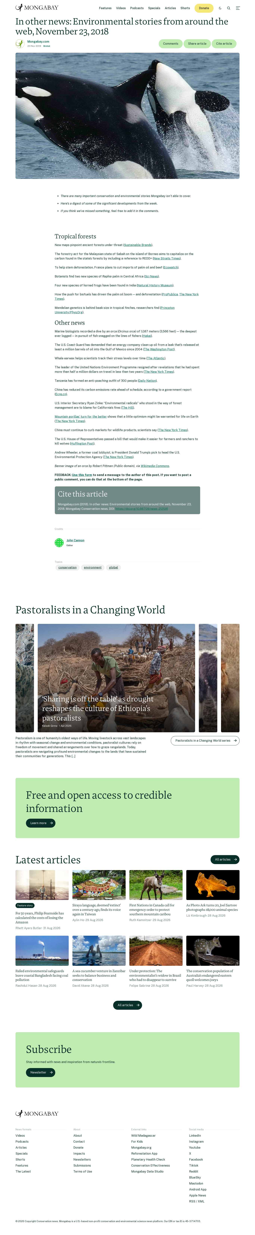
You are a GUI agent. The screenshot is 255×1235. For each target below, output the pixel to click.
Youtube (194, 1147)
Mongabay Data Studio (147, 1171)
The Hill (127, 407)
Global (46, 46)
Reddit (193, 1171)
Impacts (79, 1153)
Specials (154, 8)
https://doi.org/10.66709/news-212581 (141, 509)
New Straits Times (166, 258)
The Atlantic (155, 358)
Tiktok (193, 1165)
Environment (93, 567)
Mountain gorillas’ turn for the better (81, 416)
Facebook (196, 1159)
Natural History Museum (154, 285)
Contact (79, 1141)
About (77, 1135)
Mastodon (196, 1183)
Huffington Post (82, 443)
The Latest (23, 1171)
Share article (197, 43)
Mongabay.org (141, 1147)
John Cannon (75, 540)
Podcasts (137, 8)
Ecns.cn (60, 394)
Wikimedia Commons (155, 466)
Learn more (38, 823)
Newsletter (38, 1072)
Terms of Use (82, 1171)
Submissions (82, 1165)
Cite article (224, 43)
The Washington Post (159, 349)
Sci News (151, 276)
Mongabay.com (38, 41)
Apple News (197, 1195)
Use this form (82, 475)
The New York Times (158, 372)
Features (105, 8)
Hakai (147, 336)
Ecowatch (171, 267)
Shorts (185, 8)
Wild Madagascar (143, 1135)
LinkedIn (195, 1135)
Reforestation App (144, 1153)
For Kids (137, 1141)
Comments (170, 43)
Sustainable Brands (137, 245)
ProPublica (170, 294)
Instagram (196, 1141)
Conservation (67, 567)
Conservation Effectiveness (150, 1165)
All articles (223, 859)
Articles (170, 8)
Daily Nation (147, 381)
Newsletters (82, 1159)
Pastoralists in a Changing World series (202, 740)
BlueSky (195, 1177)
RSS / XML (196, 1201)
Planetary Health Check (148, 1159)
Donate (204, 8)
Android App (197, 1189)
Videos (121, 8)
